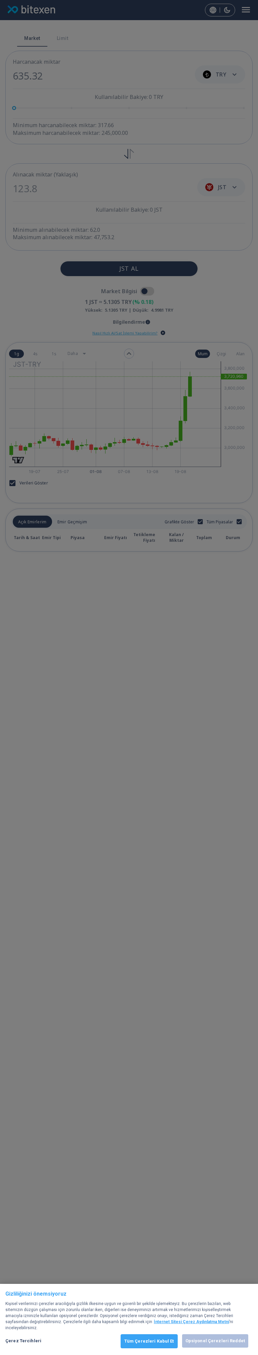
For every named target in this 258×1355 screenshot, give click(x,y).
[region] (129, 1319)
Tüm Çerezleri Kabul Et (149, 1341)
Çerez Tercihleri (23, 1340)
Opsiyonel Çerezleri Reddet (215, 1340)
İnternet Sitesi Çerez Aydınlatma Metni (191, 1321)
